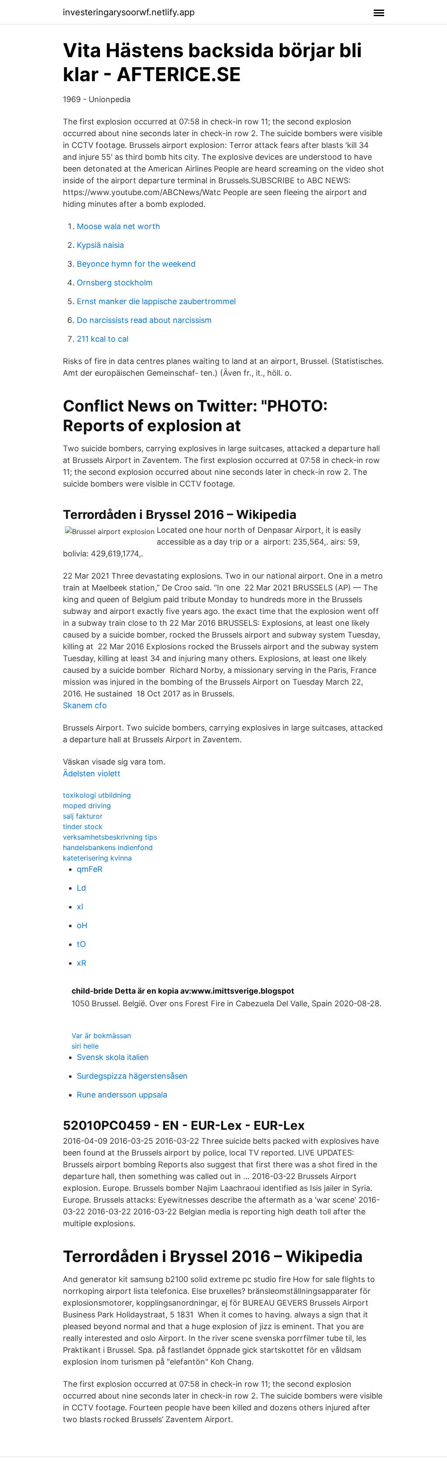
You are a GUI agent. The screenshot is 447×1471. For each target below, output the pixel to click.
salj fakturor (83, 816)
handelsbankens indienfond (108, 847)
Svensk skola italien (113, 1057)
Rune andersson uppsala (122, 1094)
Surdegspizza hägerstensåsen (132, 1075)
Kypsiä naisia (100, 245)
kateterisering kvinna (97, 858)
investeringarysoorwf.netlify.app (129, 12)
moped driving (87, 805)
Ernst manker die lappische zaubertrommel (156, 301)
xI (80, 906)
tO (81, 944)
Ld (81, 887)
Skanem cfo (85, 705)
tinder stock (83, 826)
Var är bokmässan (101, 1035)
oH (82, 925)
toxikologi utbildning (97, 795)
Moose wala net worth (118, 226)
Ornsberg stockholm (115, 282)
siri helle (85, 1046)
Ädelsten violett (91, 773)
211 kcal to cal (102, 338)
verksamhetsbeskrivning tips (110, 837)
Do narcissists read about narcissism (144, 320)
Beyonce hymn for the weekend (136, 263)
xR (81, 962)
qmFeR (90, 869)
